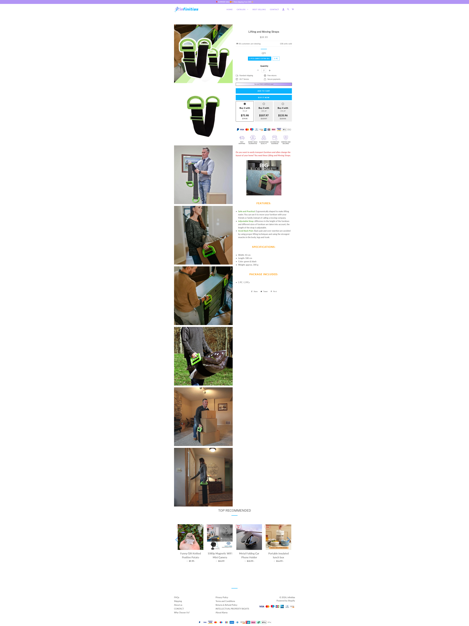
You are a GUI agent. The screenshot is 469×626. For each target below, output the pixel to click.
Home (230, 9)
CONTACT (274, 9)
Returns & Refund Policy (226, 605)
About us (178, 605)
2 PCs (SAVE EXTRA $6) (259, 59)
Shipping (178, 601)
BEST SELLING (259, 9)
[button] (177, 539)
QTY (264, 53)
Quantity (264, 66)
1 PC (276, 59)
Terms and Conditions (225, 601)
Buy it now (263, 97)
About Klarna (221, 612)
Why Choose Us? (182, 612)
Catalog (241, 9)
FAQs (176, 597)
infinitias (291, 597)
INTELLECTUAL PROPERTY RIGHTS (232, 608)
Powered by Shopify (286, 600)
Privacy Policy (222, 597)
